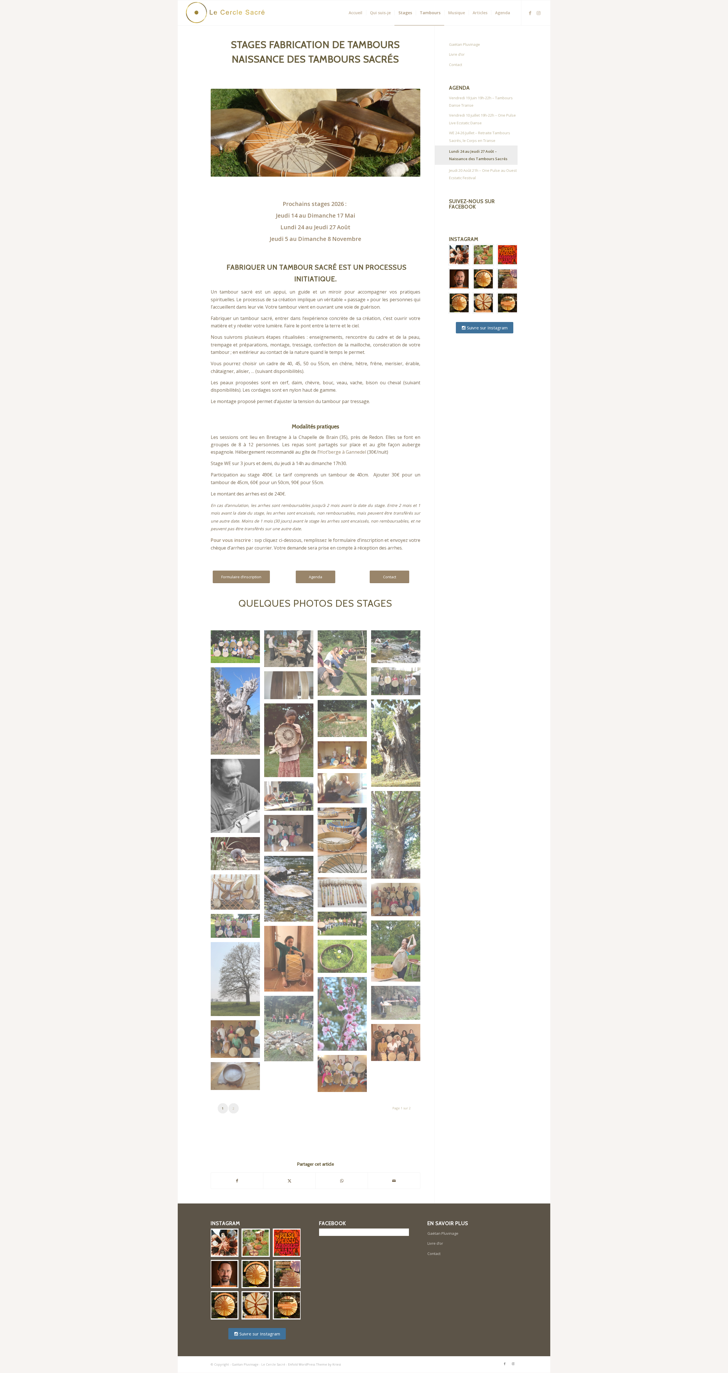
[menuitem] (355, 12)
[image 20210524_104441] (237, 894)
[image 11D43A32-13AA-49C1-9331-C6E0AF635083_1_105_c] (291, 742)
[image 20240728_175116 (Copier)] (237, 928)
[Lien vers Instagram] (538, 12)
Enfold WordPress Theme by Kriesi (314, 1364)
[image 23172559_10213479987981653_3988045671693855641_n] (398, 953)
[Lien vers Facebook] (530, 12)
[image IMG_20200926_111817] (291, 1031)
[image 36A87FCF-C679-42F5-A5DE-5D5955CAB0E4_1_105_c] (237, 855)
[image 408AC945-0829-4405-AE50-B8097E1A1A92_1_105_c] (291, 891)
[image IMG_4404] (344, 958)
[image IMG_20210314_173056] (237, 1041)
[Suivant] (407, 132)
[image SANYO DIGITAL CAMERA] (291, 650)
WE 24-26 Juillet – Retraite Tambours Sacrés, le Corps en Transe (479, 136)
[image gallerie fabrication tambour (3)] (398, 837)
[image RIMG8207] (237, 1078)
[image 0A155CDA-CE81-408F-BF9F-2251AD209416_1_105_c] (398, 648)
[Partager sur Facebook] (237, 1181)
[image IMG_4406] (237, 981)
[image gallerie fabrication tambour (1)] (237, 713)
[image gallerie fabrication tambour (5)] (291, 798)
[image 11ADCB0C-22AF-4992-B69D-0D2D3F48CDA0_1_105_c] (344, 842)
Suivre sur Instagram (487, 328)
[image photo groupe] (398, 1044)
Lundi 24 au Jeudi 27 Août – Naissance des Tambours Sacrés (478, 155)
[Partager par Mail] (394, 1181)
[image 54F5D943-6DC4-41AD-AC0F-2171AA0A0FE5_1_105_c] (237, 648)
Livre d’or (457, 54)
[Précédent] (223, 132)
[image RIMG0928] (344, 665)
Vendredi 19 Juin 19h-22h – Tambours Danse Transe (481, 101)
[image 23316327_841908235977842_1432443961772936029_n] (291, 961)
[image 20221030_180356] (398, 901)
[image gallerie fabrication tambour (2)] (398, 745)
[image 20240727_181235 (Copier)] (344, 926)
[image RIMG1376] (344, 1075)
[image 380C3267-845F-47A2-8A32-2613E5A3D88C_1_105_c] (237, 798)
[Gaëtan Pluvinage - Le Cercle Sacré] (227, 12)
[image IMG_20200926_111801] (398, 1005)
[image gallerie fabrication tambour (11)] (344, 757)
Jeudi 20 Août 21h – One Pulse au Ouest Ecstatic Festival (483, 174)
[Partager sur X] (289, 1181)
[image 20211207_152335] (344, 894)
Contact (455, 64)
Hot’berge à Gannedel (342, 452)
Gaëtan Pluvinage (464, 44)
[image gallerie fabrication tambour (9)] (344, 790)
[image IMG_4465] (344, 1016)
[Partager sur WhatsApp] (342, 1181)
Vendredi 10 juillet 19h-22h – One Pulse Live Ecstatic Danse (482, 119)
